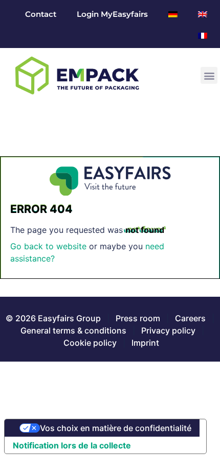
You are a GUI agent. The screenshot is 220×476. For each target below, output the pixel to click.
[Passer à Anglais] (202, 14)
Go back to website (48, 246)
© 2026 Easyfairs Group (53, 318)
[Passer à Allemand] (173, 14)
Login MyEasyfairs (112, 14)
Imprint (145, 343)
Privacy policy (168, 330)
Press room (137, 318)
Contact (40, 14)
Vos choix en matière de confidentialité (115, 428)
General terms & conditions (73, 330)
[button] (209, 75)
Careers (190, 318)
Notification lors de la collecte (72, 445)
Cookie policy (90, 343)
